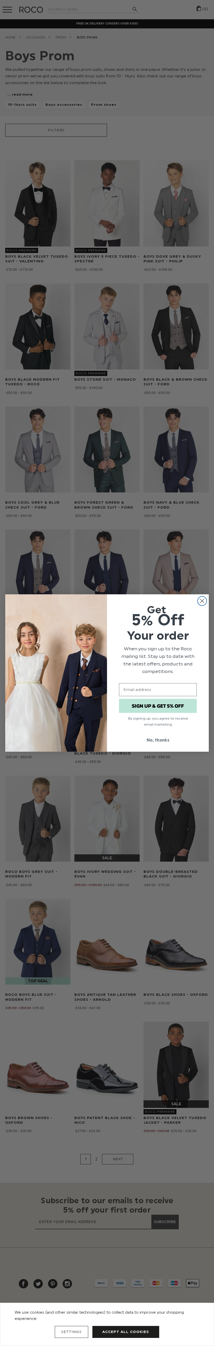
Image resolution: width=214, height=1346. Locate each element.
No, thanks (158, 740)
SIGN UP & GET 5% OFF (158, 706)
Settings (71, 1332)
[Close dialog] (202, 601)
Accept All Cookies (125, 1332)
